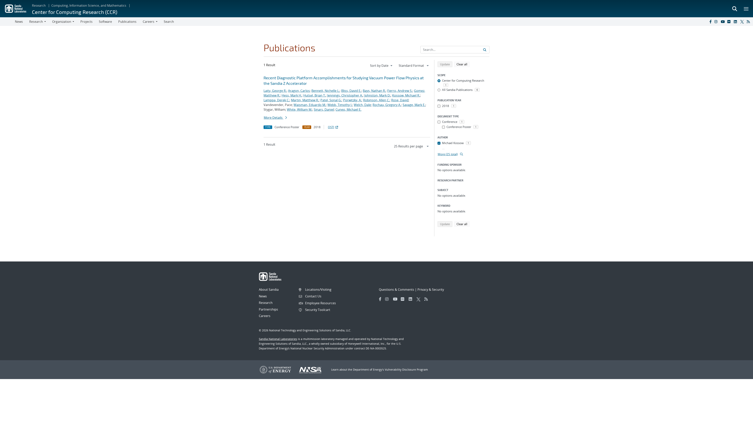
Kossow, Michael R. (406, 95)
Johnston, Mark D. (377, 95)
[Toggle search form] (734, 8)
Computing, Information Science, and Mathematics (88, 5)
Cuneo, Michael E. (348, 109)
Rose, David (399, 100)
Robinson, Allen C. (376, 100)
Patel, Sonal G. (331, 100)
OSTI (331, 127)
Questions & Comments (396, 289)
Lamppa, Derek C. (276, 100)
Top (741, 419)
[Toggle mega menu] (746, 8)
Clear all (463, 64)
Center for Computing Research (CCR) (74, 12)
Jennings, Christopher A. (345, 95)
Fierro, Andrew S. (399, 91)
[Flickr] (729, 21)
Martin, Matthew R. (305, 100)
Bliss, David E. (351, 91)
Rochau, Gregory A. (387, 105)
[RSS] (749, 21)
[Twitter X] (742, 21)
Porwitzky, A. (352, 100)
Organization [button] (61, 21)
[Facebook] (710, 21)
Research (39, 5)
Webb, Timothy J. (339, 105)
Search (169, 21)
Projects (86, 21)
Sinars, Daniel (324, 109)
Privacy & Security (430, 289)
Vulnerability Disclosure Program (406, 369)
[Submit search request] (484, 49)
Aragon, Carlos (299, 91)
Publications (127, 21)
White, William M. (299, 109)
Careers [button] (148, 21)
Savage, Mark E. (414, 105)
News (19, 21)
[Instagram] (716, 21)
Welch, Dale (362, 105)
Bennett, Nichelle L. (325, 91)
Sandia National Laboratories (278, 339)
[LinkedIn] (736, 21)
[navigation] (382, 65)
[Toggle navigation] (7, 21)
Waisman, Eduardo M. (310, 105)
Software (105, 21)
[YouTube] (723, 21)
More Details (273, 117)
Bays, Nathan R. (374, 91)
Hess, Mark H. (292, 95)
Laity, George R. (275, 91)
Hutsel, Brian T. (314, 95)
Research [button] (36, 21)
